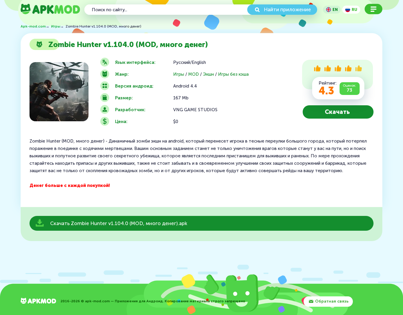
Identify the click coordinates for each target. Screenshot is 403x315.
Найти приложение (287, 9)
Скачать (337, 111)
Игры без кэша (233, 74)
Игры (178, 74)
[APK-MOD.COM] (38, 301)
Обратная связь (331, 301)
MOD (193, 74)
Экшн (208, 74)
